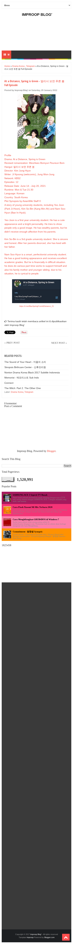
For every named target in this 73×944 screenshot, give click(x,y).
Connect (8, 383)
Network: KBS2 (12, 178)
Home (7, 66)
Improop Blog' (37, 14)
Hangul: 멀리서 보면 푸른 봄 (19, 166)
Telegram (30, 66)
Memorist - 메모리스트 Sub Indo (21, 377)
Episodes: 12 (11, 182)
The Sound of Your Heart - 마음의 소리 (25, 362)
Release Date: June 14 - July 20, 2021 (25, 186)
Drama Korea (18, 66)
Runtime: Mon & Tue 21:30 (18, 189)
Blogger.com (49, 937)
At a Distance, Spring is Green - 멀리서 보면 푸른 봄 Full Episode (34, 83)
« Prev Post (12, 342)
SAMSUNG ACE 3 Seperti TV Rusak (30, 495)
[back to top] (66, 937)
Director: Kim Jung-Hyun (17, 170)
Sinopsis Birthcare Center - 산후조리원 (25, 367)
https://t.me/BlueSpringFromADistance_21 (36, 306)
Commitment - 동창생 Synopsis (27, 531)
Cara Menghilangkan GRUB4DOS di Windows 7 (36, 519)
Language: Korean (14, 193)
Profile (7, 155)
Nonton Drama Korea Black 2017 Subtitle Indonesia (32, 372)
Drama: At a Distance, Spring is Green (24, 159)
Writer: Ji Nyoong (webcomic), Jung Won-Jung (29, 174)
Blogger (51, 451)
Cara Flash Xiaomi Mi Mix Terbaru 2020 (32, 507)
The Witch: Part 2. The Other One (22, 388)
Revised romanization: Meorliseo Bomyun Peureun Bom (34, 163)
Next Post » (59, 343)
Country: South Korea (16, 197)
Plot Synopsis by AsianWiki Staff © (22, 201)
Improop (30, 937)
